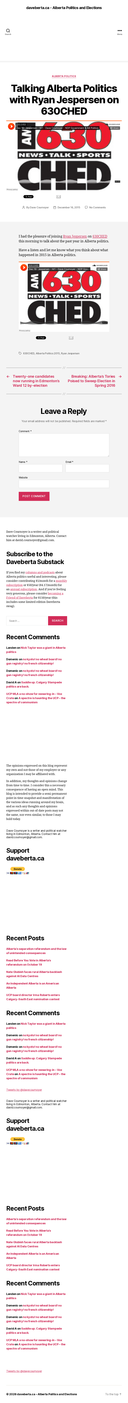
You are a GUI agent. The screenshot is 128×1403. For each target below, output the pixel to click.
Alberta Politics (64, 76)
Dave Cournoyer (39, 207)
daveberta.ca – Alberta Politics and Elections (47, 1394)
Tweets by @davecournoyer (24, 1089)
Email (69, 462)
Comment (25, 431)
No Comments (97, 207)
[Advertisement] (64, 39)
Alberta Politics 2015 (48, 353)
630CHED (100, 236)
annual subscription (23, 589)
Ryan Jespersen (75, 236)
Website (23, 477)
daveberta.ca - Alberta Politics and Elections (64, 8)
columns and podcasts (40, 572)
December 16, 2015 (69, 207)
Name (23, 462)
